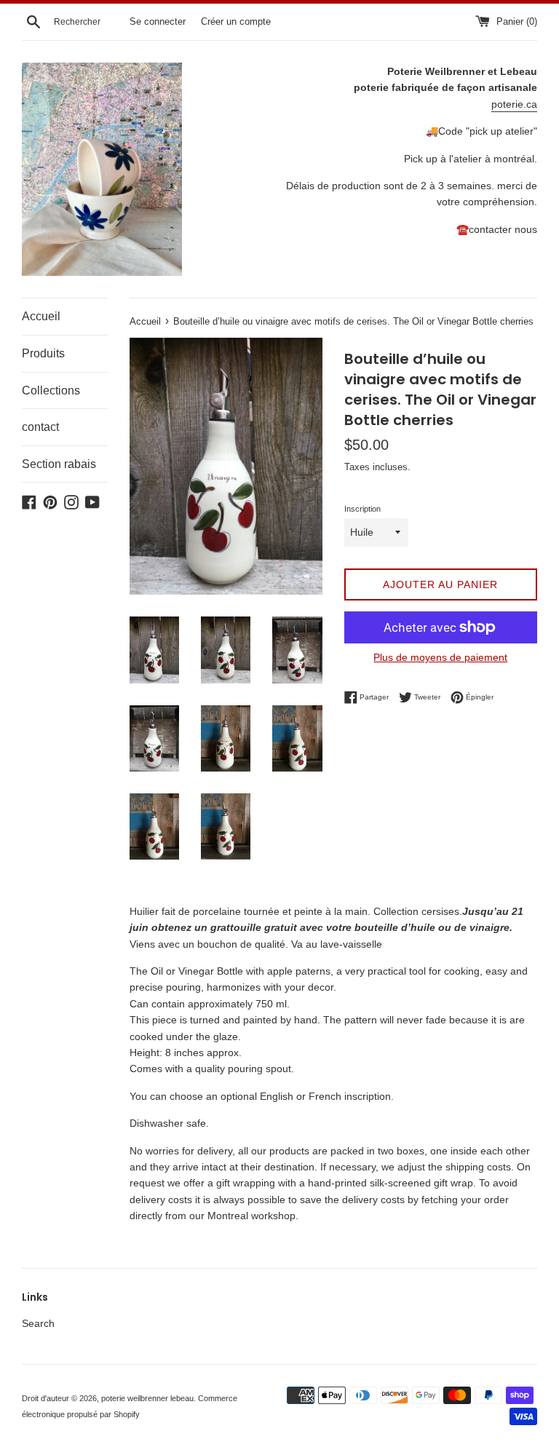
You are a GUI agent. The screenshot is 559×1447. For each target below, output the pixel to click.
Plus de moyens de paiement (440, 657)
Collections (51, 390)
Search (38, 1323)
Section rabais (59, 464)
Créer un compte (236, 22)
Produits (43, 353)
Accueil (41, 316)
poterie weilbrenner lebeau (147, 1398)
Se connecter (158, 22)
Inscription (362, 508)
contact (40, 427)
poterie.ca (514, 104)
